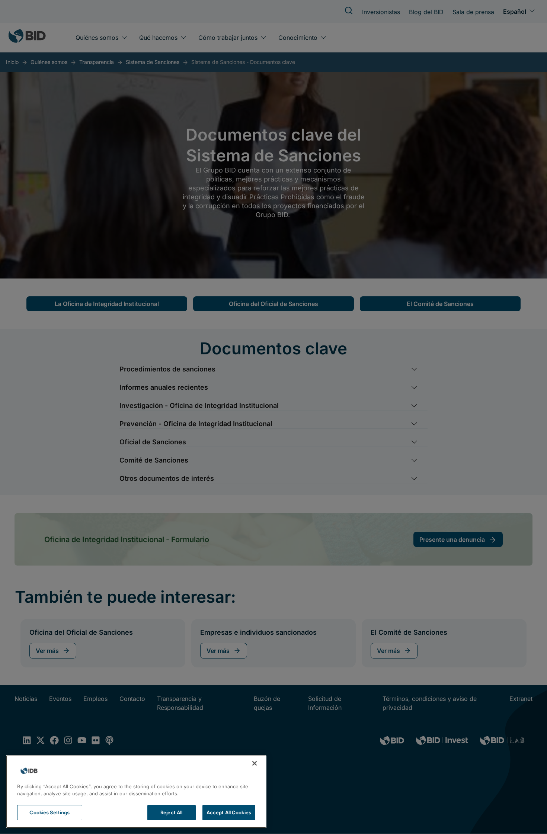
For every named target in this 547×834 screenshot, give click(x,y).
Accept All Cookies (229, 812)
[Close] (254, 763)
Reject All (171, 812)
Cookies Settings (49, 812)
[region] (136, 791)
